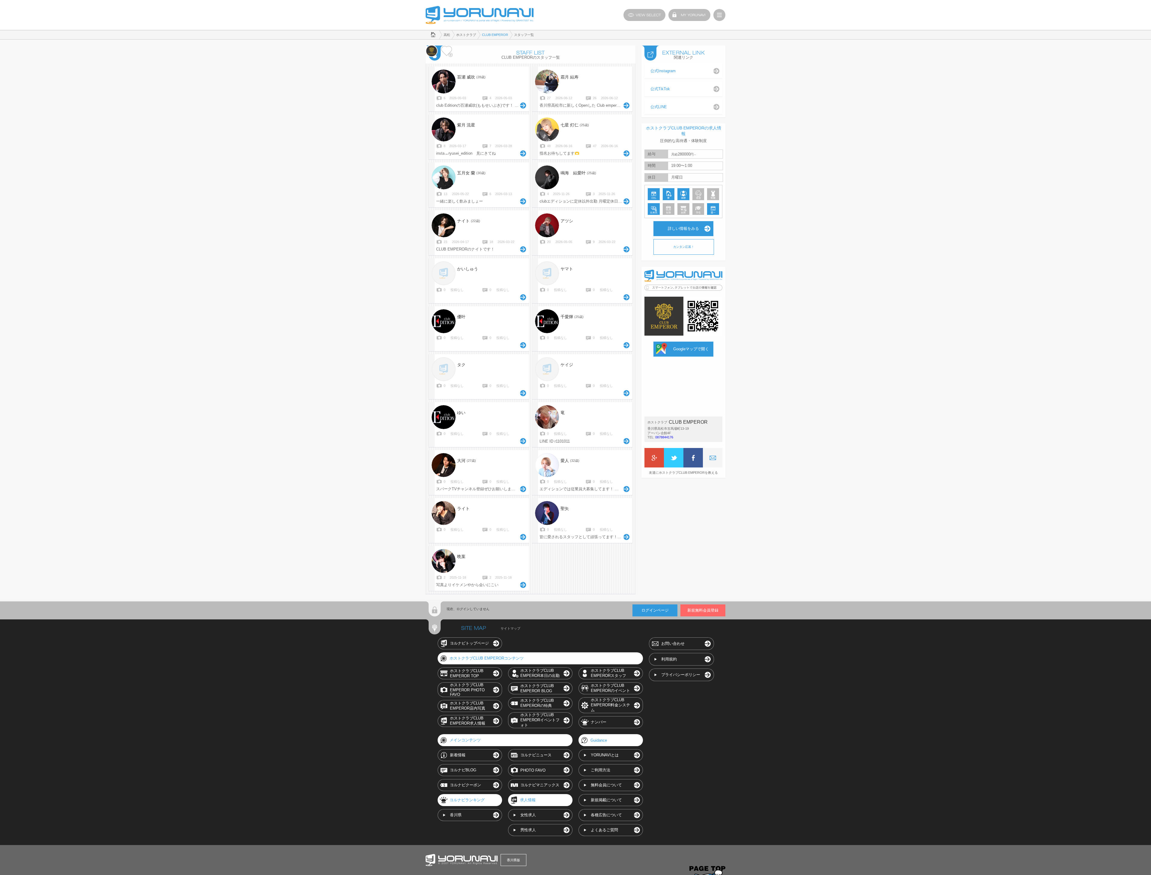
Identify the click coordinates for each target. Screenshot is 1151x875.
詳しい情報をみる (683, 228)
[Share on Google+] (654, 457)
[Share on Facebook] (693, 457)
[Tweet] (673, 457)
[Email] (712, 457)
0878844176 (664, 437)
